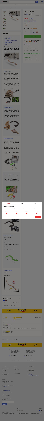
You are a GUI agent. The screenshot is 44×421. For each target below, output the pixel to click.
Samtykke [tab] (8, 203)
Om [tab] (35, 203)
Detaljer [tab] (22, 203)
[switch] (7, 213)
